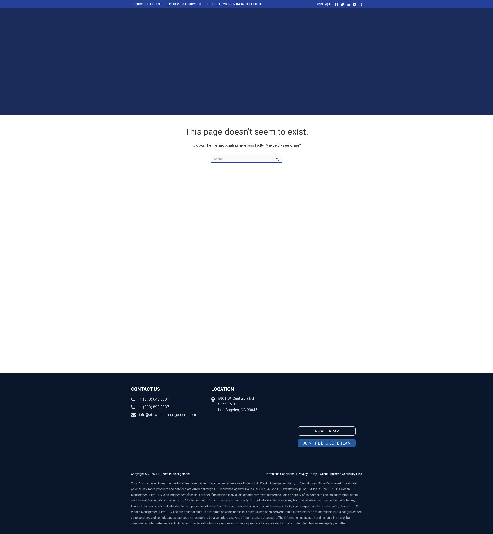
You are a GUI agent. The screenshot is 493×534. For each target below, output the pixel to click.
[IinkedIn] (348, 4)
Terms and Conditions (280, 474)
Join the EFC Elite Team (327, 443)
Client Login (323, 4)
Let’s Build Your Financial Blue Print (234, 4)
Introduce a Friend (148, 4)
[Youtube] (354, 4)
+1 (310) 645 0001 (153, 399)
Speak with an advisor (184, 4)
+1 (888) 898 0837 (153, 407)
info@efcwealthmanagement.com (167, 414)
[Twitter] (342, 4)
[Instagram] (360, 4)
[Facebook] (336, 4)
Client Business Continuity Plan (341, 474)
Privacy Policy (307, 474)
